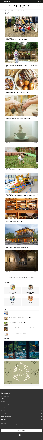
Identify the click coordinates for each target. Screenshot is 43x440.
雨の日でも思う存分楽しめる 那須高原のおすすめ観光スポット (17, 273)
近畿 (23, 425)
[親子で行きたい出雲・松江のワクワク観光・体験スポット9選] (21, 36)
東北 (6, 425)
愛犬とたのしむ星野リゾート (9, 385)
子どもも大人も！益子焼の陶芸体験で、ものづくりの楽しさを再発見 (18, 118)
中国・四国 (27, 425)
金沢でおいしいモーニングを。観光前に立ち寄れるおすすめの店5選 (20, 317)
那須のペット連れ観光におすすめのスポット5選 (14, 169)
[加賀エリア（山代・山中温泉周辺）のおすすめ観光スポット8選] (21, 244)
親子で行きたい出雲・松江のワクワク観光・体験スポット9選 (16, 39)
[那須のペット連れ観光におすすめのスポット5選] (21, 167)
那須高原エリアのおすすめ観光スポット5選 (13, 144)
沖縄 (35, 425)
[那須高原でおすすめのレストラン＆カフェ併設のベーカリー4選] (21, 89)
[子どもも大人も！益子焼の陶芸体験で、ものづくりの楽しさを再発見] (21, 115)
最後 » (32, 277)
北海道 (2, 425)
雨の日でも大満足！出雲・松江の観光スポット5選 (14, 221)
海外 (38, 425)
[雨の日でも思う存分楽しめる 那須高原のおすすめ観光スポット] (21, 270)
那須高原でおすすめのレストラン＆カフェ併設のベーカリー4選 (17, 92)
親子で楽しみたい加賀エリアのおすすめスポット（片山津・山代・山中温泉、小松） (20, 195)
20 (26, 277)
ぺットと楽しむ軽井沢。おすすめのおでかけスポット (17, 322)
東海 (19, 425)
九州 (32, 425)
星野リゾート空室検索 (21, 430)
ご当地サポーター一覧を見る (34, 306)
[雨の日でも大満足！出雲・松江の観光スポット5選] (21, 218)
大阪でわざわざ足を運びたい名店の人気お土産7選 (17, 311)
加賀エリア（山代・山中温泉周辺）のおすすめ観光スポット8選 (17, 247)
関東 (9, 425)
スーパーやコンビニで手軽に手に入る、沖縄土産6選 (17, 333)
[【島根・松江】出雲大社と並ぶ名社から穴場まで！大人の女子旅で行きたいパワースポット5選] (21, 62)
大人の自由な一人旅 (7, 360)
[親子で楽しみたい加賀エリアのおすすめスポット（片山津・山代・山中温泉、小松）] (21, 192)
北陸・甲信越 (14, 425)
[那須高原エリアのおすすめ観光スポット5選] (21, 141)
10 (24, 277)
